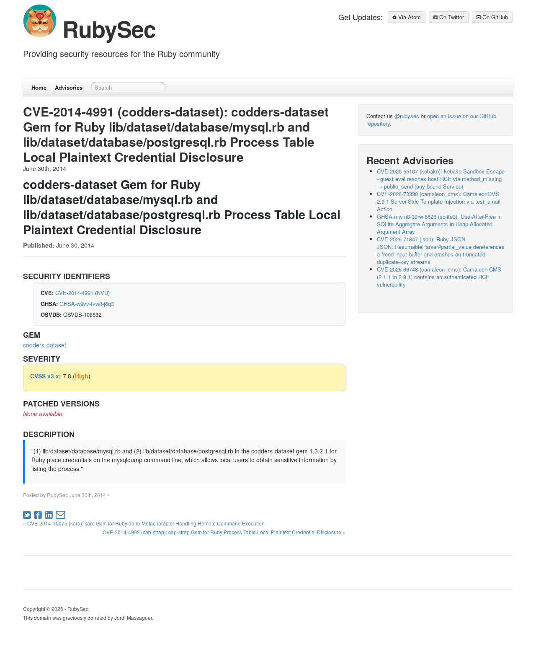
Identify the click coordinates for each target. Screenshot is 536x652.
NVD (102, 293)
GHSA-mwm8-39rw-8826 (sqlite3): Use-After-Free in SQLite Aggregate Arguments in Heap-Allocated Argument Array (439, 223)
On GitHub (494, 17)
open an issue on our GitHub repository (431, 119)
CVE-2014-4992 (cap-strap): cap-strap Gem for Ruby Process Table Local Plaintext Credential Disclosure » (224, 532)
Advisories (68, 87)
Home (38, 87)
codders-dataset (44, 345)
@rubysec (406, 116)
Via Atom (409, 17)
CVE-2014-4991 (74, 293)
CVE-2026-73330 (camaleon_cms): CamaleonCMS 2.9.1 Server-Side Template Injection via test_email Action (438, 201)
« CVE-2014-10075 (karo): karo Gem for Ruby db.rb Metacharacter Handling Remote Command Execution (144, 523)
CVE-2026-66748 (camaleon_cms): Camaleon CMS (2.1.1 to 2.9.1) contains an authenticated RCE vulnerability (439, 276)
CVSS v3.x (44, 376)
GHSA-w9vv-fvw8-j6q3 (86, 304)
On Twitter (451, 17)
